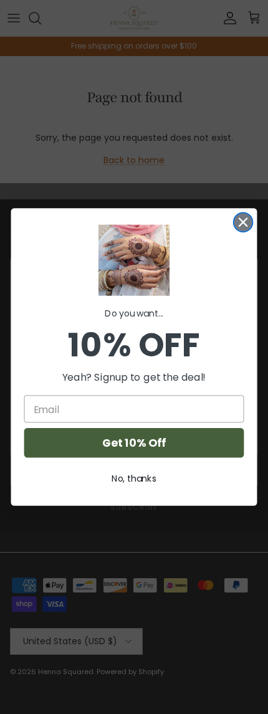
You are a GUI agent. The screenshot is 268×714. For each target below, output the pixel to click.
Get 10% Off (134, 442)
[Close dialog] (243, 222)
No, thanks (134, 478)
